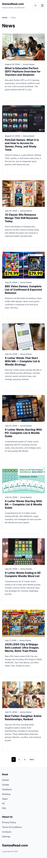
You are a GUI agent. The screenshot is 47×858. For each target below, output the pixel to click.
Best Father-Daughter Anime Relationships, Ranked (23, 717)
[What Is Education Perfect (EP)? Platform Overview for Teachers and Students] (23, 47)
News (5, 798)
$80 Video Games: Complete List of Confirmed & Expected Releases (23, 289)
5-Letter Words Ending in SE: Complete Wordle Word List (23, 574)
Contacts (6, 831)
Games (5, 780)
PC (3, 803)
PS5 (4, 808)
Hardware (7, 789)
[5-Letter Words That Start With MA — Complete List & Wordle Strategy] (23, 336)
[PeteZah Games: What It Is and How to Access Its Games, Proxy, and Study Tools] (23, 118)
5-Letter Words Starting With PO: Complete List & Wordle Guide (23, 433)
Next (32, 759)
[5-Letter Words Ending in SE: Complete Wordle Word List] (23, 551)
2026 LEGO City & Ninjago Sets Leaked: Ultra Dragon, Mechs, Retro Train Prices (22, 647)
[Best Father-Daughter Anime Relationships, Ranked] (23, 694)
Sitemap (6, 836)
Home (5, 17)
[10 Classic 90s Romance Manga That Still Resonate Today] (23, 193)
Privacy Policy (9, 822)
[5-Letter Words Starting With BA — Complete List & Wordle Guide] (23, 480)
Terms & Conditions (12, 827)
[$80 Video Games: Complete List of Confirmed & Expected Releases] (23, 265)
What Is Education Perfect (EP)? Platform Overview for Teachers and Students (22, 71)
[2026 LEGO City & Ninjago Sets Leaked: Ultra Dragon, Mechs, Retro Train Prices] (23, 623)
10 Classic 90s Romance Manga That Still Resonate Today (21, 218)
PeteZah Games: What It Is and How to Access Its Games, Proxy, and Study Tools (22, 144)
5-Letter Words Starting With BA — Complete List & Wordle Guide (23, 504)
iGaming (6, 794)
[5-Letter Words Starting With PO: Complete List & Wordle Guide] (23, 408)
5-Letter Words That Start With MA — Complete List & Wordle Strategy (22, 361)
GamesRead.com (13, 4)
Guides (5, 784)
